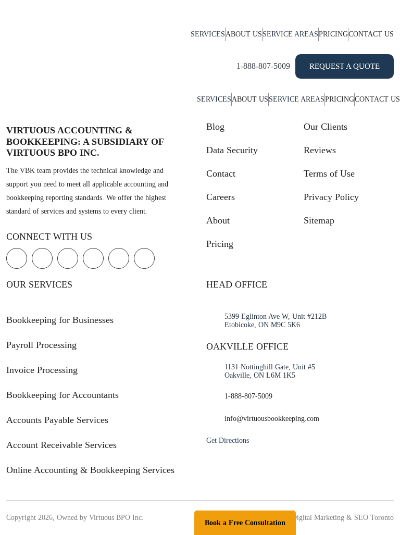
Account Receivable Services (61, 445)
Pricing (333, 34)
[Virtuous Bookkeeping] (45, 43)
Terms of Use (329, 173)
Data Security (232, 150)
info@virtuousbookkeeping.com (271, 418)
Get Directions (227, 440)
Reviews (320, 150)
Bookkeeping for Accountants (62, 395)
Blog (215, 126)
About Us (244, 34)
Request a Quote (344, 66)
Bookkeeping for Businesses (60, 320)
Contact (220, 173)
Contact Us (371, 34)
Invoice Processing (42, 370)
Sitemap (319, 220)
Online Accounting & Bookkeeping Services (90, 470)
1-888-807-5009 (263, 65)
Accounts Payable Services (57, 420)
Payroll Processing (41, 345)
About (218, 220)
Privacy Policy (331, 197)
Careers (220, 197)
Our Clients (325, 126)
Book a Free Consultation (245, 523)
